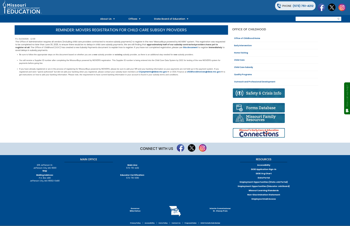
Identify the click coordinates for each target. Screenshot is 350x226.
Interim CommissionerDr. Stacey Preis (220, 209)
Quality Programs (243, 74)
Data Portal (264, 177)
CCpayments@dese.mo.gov (152, 71)
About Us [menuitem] (105, 19)
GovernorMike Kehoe (135, 209)
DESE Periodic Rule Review (210, 223)
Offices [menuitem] (132, 19)
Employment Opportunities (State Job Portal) (264, 182)
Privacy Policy (135, 223)
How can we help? (347, 95)
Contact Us (176, 223)
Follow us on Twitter (333, 7)
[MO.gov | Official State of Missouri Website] (175, 211)
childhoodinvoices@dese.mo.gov (204, 71)
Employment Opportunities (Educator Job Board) (264, 186)
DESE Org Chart (264, 173)
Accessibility (263, 165)
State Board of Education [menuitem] (169, 19)
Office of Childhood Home (247, 38)
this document (190, 47)
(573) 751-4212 (303, 6)
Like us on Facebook (322, 7)
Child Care (239, 60)
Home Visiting (241, 52)
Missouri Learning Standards (264, 190)
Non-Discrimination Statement (263, 194)
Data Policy (163, 223)
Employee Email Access (264, 199)
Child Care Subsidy (243, 67)
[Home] (88, 7)
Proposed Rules (190, 223)
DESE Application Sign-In (263, 169)
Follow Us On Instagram (343, 7)
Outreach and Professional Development (254, 81)
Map (45, 170)
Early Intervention (243, 45)
